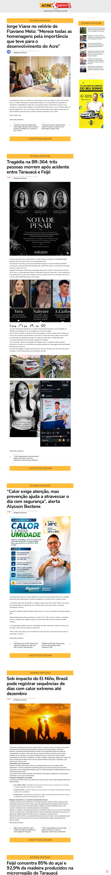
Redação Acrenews (20, 178)
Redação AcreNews (20, 52)
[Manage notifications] (107, 871)
